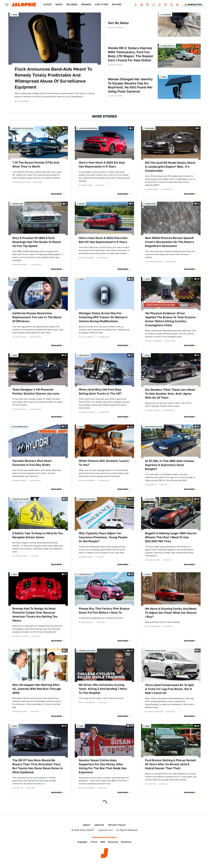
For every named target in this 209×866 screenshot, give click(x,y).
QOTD (147, 355)
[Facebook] (136, 4)
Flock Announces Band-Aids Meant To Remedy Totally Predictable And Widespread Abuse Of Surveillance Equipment (53, 78)
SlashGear (126, 842)
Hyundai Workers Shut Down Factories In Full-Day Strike (32, 463)
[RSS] (177, 4)
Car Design (166, 14)
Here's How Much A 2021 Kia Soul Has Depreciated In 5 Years (102, 164)
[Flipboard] (147, 4)
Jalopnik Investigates (88, 128)
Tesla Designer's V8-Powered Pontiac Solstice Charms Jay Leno (35, 391)
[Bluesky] (141, 4)
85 (198, 726)
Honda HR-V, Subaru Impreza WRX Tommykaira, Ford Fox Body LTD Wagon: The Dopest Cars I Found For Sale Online (130, 54)
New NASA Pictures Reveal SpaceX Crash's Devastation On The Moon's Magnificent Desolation (169, 242)
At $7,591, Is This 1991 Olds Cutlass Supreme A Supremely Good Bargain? (169, 465)
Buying (116, 4)
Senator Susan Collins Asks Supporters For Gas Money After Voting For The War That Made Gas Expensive (103, 766)
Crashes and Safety (21, 499)
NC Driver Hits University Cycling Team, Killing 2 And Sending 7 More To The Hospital (103, 689)
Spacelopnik (150, 204)
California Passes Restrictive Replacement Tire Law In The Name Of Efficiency (37, 317)
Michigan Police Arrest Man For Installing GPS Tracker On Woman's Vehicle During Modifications (103, 317)
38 (198, 279)
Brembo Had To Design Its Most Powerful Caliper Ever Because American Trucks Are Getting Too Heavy (34, 614)
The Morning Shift (20, 426)
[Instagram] (165, 4)
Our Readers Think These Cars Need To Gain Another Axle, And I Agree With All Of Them (170, 393)
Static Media (86, 830)
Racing (15, 650)
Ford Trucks (84, 355)
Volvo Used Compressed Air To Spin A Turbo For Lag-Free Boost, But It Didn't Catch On (169, 689)
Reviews (72, 4)
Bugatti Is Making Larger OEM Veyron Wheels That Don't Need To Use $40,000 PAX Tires (170, 537)
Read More (56, 194)
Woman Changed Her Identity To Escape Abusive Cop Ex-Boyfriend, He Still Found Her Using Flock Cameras (130, 85)
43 (132, 279)
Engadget (82, 842)
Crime (15, 14)
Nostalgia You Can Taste (23, 128)
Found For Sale (168, 46)
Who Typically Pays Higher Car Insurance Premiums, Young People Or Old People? (103, 537)
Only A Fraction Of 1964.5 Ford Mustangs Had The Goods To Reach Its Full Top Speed (36, 242)
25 (132, 574)
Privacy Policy (117, 825)
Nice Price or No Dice (154, 426)
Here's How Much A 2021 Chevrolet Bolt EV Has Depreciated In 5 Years (103, 240)
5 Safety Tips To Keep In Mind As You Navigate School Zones (37, 535)
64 (65, 279)
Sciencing (113, 842)
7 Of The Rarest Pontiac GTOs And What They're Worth (35, 164)
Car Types (101, 4)
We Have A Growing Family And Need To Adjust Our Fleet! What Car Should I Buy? (170, 612)
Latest (47, 4)
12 (198, 204)
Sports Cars (18, 204)
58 (65, 726)
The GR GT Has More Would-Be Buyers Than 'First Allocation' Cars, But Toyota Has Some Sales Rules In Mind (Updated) (37, 766)
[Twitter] (153, 4)
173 (131, 726)
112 (131, 427)
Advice (148, 574)
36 (198, 499)
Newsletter (195, 4)
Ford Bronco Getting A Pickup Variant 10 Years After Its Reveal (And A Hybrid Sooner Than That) (170, 764)
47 (65, 427)
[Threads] (159, 4)
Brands (86, 4)
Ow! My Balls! (118, 23)
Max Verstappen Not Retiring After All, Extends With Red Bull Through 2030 (36, 689)
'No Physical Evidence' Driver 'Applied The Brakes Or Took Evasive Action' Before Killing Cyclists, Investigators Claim (170, 319)
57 (65, 574)
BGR (103, 842)
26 (198, 355)
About (86, 825)
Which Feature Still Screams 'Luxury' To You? (104, 463)
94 (198, 427)
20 (65, 355)
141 (131, 651)
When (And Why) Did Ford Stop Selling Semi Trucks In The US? (100, 391)
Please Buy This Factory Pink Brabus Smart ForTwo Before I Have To (104, 610)
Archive (99, 825)
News (59, 4)
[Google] (171, 4)
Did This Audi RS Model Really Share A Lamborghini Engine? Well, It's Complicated (170, 166)
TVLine (94, 842)
